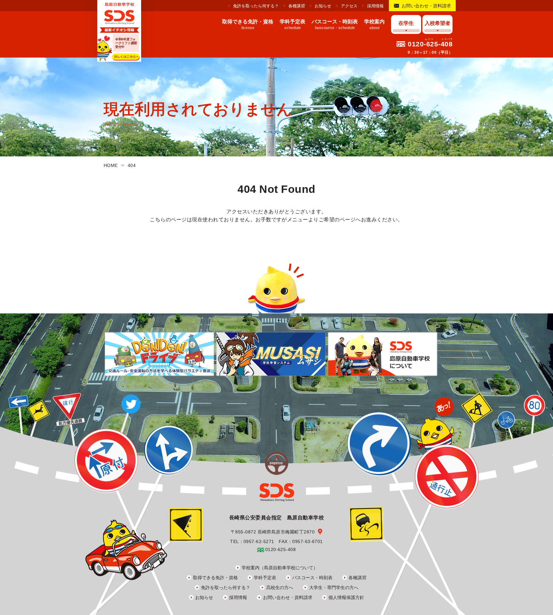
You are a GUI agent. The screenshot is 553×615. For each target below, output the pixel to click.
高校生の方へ (279, 587)
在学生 (406, 23)
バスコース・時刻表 (312, 577)
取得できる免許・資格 (215, 577)
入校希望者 (437, 23)
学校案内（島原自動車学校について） (280, 567)
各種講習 (296, 6)
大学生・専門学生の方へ (333, 587)
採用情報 (375, 6)
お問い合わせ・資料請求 (426, 5)
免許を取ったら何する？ (256, 6)
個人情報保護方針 (346, 597)
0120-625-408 (430, 44)
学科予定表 (265, 577)
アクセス (349, 6)
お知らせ (323, 6)
